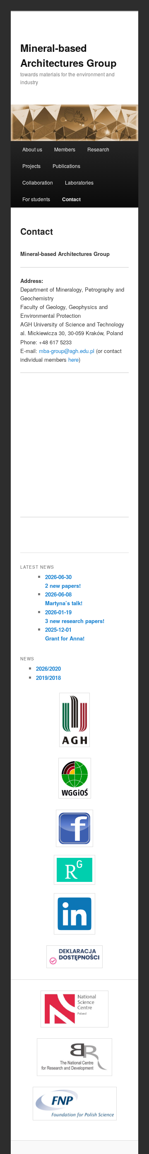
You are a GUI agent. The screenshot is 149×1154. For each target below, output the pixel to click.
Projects (31, 165)
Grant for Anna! (64, 638)
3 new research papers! (74, 621)
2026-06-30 (58, 577)
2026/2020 (48, 668)
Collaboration (37, 182)
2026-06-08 (58, 594)
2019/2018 (48, 678)
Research (98, 149)
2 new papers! (63, 585)
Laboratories (79, 182)
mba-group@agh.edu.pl (66, 351)
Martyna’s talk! (63, 603)
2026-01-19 (58, 612)
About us (32, 149)
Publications (66, 165)
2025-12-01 (58, 629)
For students (36, 198)
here (73, 359)
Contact (71, 199)
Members (64, 149)
